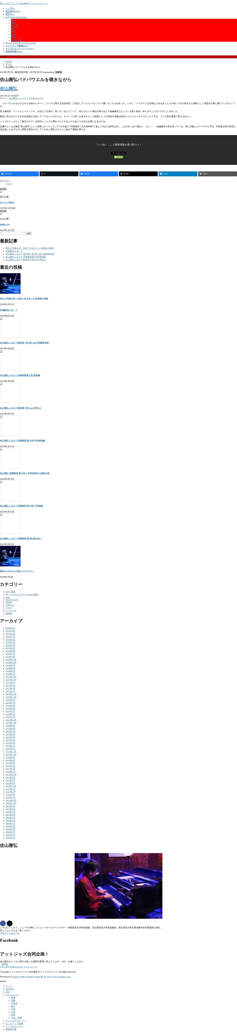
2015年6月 (10, 734)
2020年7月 (10, 637)
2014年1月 (10, 772)
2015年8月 (10, 729)
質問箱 (8, 613)
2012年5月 (10, 789)
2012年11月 (10, 786)
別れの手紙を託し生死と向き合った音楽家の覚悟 (29, 248)
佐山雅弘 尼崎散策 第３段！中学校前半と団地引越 (24, 473)
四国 (13, 37)
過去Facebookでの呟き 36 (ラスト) (16, 571)
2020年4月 (10, 645)
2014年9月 (10, 757)
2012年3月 (10, 795)
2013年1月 (10, 783)
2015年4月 (10, 740)
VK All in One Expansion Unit (56, 977)
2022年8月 (10, 631)
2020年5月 (10, 642)
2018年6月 (10, 671)
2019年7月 (10, 654)
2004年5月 (10, 826)
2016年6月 (10, 706)
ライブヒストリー (14, 1026)
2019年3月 (10, 657)
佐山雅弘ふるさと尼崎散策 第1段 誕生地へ (21, 538)
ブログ (58, 72)
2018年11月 (10, 660)
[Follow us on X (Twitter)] (9, 923)
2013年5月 (10, 780)
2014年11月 (10, 754)
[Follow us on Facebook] (3, 923)
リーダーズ (10, 610)
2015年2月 (10, 746)
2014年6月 (10, 763)
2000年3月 (10, 832)
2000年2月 (10, 835)
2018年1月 (10, 674)
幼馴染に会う (5, 225)
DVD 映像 (10, 592)
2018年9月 (10, 665)
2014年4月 (10, 766)
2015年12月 (10, 720)
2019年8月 (10, 651)
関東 (13, 20)
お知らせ (9, 605)
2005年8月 (10, 809)
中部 (13, 34)
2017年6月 (10, 683)
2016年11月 (10, 697)
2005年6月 (10, 815)
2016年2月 (10, 714)
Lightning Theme (32, 977)
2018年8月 (10, 668)
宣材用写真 (10, 1029)
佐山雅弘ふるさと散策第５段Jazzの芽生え (25, 260)
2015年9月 (10, 726)
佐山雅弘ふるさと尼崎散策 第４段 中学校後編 (22, 440)
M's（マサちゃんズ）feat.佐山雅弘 (22, 594)
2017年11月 (10, 680)
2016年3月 (10, 711)
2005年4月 (10, 820)
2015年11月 (10, 723)
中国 (13, 31)
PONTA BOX (11, 600)
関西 (13, 23)
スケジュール (12, 995)
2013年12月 (10, 774)
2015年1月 (10, 749)
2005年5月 (10, 818)
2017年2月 (10, 688)
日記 (7, 992)
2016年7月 (10, 703)
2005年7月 (10, 812)
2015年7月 (10, 731)
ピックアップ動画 (14, 1023)
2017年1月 (10, 691)
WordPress (15, 977)
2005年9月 (10, 806)
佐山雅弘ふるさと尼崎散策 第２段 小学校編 (21, 506)
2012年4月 (10, 792)
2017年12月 (10, 677)
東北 (13, 28)
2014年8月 (10, 760)
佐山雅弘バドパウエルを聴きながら (26, 98)
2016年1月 (10, 717)
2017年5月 (10, 685)
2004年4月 (10, 829)
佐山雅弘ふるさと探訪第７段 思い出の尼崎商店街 (29, 254)
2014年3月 (10, 769)
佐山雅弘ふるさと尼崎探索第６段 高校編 (25, 257)
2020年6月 (10, 639)
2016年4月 (10, 708)
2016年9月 (10, 700)
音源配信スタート (14, 251)
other (7, 597)
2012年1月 (10, 797)
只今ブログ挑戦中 (7, 203)
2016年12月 (10, 694)
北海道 (14, 26)
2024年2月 (10, 628)
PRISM (8, 602)
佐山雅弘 (9, 88)
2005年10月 (10, 803)
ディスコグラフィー (15, 1020)
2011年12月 (10, 800)
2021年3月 (10, 634)
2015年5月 (10, 737)
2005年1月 (10, 823)
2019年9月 (10, 648)
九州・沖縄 (16, 40)
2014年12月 (10, 752)
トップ (8, 986)
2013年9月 (10, 777)
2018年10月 (10, 662)
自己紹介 (9, 989)
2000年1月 (10, 838)
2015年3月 (10, 743)
